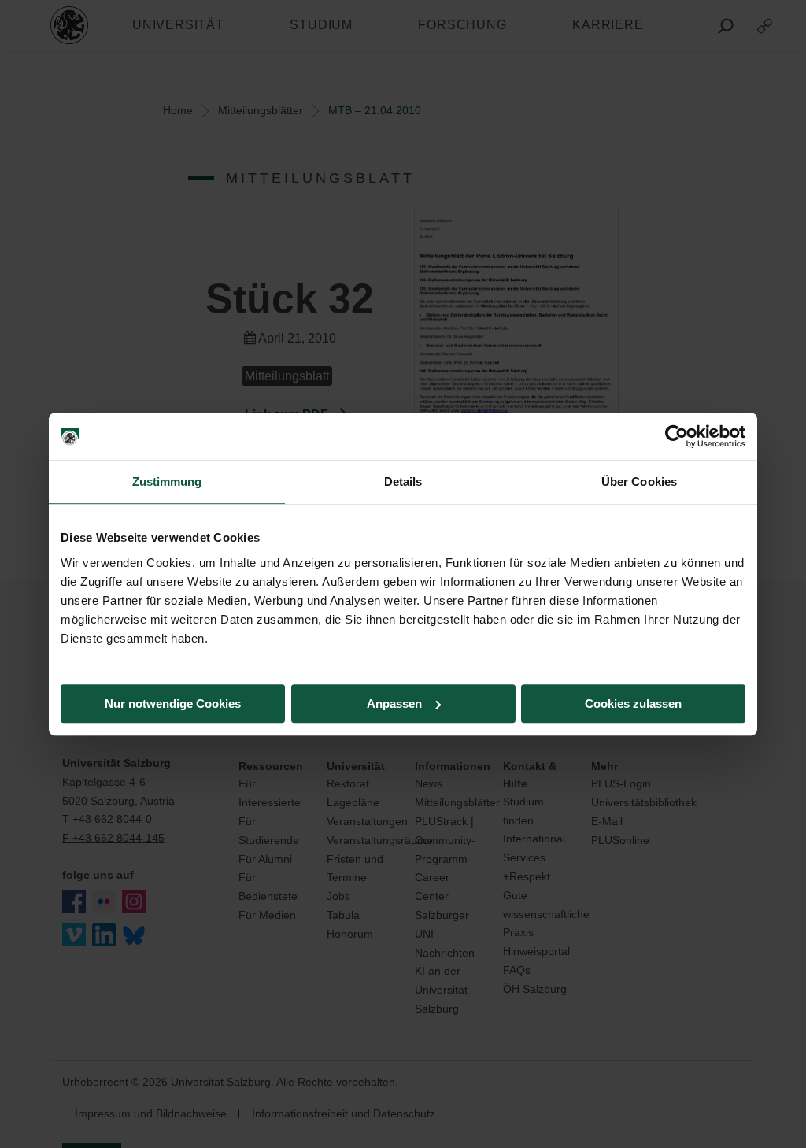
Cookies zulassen (633, 703)
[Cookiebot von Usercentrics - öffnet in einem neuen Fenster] (676, 436)
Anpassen (394, 703)
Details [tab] (403, 481)
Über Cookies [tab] (639, 481)
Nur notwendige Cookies (173, 703)
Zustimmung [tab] (167, 481)
